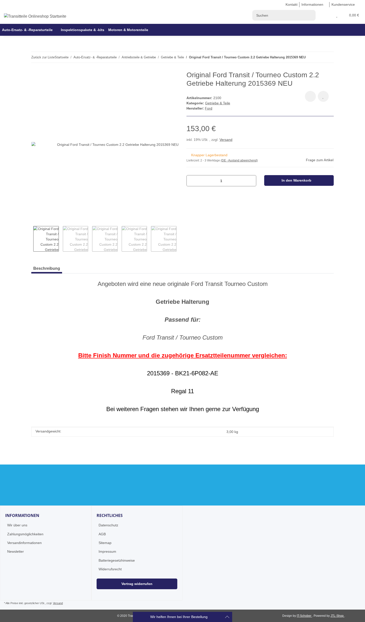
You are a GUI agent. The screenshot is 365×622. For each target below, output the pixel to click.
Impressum (107, 551)
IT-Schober (304, 616)
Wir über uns (17, 525)
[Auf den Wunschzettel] (323, 96)
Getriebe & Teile (217, 103)
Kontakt (291, 4)
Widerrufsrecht (110, 569)
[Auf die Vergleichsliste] (310, 96)
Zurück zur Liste (43, 57)
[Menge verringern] (192, 180)
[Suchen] (310, 15)
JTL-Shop (337, 616)
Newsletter (15, 551)
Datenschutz (108, 525)
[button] (331, 15)
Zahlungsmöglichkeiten (25, 534)
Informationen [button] (312, 4)
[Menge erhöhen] (250, 180)
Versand (225, 140)
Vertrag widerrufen (136, 584)
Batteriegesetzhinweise (117, 560)
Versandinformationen (24, 543)
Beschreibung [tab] (46, 268)
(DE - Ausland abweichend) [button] (239, 160)
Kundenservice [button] (343, 4)
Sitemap (105, 543)
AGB (102, 534)
